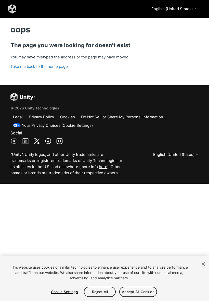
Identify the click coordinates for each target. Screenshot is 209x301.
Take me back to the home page (39, 66)
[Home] (12, 9)
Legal (18, 117)
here (103, 166)
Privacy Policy (41, 117)
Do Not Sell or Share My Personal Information (122, 117)
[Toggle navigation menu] (139, 9)
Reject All (100, 292)
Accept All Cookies (138, 292)
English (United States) (172, 8)
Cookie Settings (64, 292)
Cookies (67, 117)
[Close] (203, 264)
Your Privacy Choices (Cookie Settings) (57, 125)
